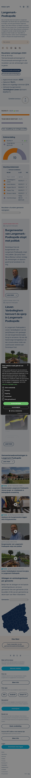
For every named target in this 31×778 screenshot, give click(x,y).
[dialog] (15, 389)
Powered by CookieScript (23, 413)
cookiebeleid (16, 382)
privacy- (9, 382)
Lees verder (23, 382)
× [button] (27, 365)
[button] (15, 384)
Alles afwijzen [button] (16, 407)
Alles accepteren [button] (16, 403)
